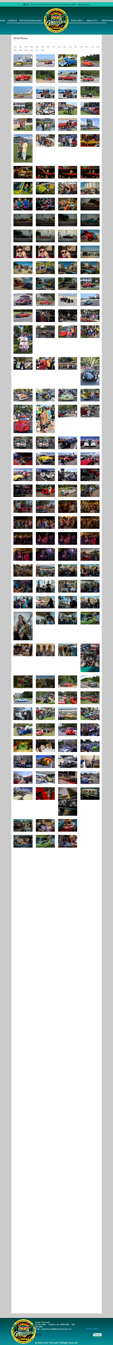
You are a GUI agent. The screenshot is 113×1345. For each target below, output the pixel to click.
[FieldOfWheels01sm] (67, 146)
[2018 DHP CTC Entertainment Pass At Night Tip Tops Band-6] (67, 544)
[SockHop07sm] (45, 337)
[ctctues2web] (89, 1067)
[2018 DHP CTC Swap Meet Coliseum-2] (45, 209)
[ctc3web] (67, 1292)
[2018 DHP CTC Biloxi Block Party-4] (22, 687)
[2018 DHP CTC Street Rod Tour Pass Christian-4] (67, 496)
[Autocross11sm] (89, 1180)
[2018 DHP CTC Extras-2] (22, 273)
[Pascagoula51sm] (45, 703)
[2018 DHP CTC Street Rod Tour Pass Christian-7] (89, 480)
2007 (20, 50)
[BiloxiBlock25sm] (89, 878)
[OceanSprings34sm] (22, 432)
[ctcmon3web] (22, 1164)
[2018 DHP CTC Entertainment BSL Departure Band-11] (22, 591)
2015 (64, 47)
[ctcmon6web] (67, 1132)
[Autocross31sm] (89, 1148)
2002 (42, 50)
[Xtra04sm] (89, 1083)
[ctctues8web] (45, 1051)
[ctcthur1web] (22, 799)
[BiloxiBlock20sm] (45, 910)
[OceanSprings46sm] (22, 400)
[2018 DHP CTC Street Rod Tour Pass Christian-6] (22, 496)
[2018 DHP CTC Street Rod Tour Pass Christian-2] (22, 512)
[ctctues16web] (45, 1019)
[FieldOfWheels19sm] (45, 130)
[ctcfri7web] (45, 464)
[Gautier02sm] (22, 1260)
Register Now (83, 4)
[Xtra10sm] (45, 862)
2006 (26, 50)
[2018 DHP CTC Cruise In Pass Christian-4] (89, 273)
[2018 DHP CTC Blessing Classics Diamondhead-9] (89, 623)
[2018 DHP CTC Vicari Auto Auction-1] (89, 177)
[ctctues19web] (67, 991)
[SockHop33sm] (67, 321)
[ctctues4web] (45, 1067)
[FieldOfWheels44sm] (45, 114)
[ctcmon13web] (45, 1116)
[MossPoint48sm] (22, 958)
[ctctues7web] (67, 1051)
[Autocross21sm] (45, 1180)
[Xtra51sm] (45, 66)
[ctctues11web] (67, 1035)
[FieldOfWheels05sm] (22, 161)
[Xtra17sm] (89, 305)
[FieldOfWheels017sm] (67, 130)
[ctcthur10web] (89, 751)
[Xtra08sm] (45, 942)
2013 (75, 47)
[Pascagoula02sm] (45, 735)
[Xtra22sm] (22, 114)
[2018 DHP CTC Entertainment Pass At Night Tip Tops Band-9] (67, 528)
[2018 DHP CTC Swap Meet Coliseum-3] (22, 209)
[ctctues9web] (22, 1051)
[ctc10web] (89, 1260)
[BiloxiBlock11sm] (22, 926)
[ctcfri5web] (89, 464)
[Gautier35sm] (45, 1228)
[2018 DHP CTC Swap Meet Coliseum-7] (22, 193)
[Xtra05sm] (67, 1083)
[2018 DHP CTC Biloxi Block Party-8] (89, 671)
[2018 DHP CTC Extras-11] (89, 225)
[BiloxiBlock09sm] (45, 926)
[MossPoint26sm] (89, 958)
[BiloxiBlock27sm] (67, 862)
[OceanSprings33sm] (45, 432)
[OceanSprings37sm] (89, 400)
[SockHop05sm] (89, 337)
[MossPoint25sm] (22, 974)
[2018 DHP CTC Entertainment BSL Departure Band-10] (45, 591)
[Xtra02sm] (67, 1212)
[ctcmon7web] (45, 1132)
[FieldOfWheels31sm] (89, 114)
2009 (97, 47)
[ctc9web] (22, 1276)
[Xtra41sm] (89, 66)
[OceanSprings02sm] (89, 416)
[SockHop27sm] (89, 321)
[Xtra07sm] (67, 942)
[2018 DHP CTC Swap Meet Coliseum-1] (67, 209)
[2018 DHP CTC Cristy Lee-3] (45, 830)
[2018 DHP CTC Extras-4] (67, 257)
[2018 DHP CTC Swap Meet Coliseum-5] (67, 193)
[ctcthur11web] (67, 751)
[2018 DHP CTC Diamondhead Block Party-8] (67, 815)
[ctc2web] (89, 1292)
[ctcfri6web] (67, 464)
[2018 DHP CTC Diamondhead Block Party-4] (22, 830)
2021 (31, 47)
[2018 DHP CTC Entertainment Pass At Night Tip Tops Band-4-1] (45, 560)
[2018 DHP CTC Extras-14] (22, 225)
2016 (59, 47)
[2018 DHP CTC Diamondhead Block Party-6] (89, 799)
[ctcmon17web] (45, 1099)
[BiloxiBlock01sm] (89, 926)
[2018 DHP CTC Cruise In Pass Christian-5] (67, 273)
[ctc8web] (45, 1276)
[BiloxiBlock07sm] (67, 926)
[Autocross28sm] (22, 1180)
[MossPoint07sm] (45, 974)
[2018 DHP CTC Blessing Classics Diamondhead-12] (22, 846)
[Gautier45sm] (22, 1228)
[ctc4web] (45, 1292)
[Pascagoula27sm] (89, 703)
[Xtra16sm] (22, 321)
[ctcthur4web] (45, 783)
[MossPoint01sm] (22, 990)
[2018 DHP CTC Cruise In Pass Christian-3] (22, 289)
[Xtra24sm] (45, 98)
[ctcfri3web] (22, 480)
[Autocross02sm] (89, 1196)
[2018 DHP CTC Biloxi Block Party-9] (67, 655)
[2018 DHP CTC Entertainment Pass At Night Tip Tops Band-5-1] (89, 544)
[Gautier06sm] (67, 1244)
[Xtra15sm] (67, 687)
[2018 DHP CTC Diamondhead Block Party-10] (45, 799)
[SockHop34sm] (45, 321)
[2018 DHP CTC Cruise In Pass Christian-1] (67, 289)
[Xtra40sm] (22, 82)
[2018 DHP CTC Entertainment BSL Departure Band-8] (89, 591)
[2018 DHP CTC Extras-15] (89, 209)
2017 (53, 47)
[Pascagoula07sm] (89, 719)
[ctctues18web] (89, 990)
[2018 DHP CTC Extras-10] (22, 241)
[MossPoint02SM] (89, 974)
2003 (37, 50)
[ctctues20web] (45, 1003)
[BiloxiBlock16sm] (89, 894)
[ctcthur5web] (22, 783)
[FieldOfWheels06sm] (89, 130)
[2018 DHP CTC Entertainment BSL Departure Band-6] (45, 607)
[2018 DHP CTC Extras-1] (45, 273)
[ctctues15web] (67, 1019)
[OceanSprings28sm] (67, 416)
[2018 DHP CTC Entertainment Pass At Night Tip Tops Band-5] (22, 560)
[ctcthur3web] (67, 783)
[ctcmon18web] (22, 1099)
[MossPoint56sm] (89, 942)
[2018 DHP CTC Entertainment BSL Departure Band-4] (89, 607)
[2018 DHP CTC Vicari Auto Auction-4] (22, 177)
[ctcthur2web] (89, 783)
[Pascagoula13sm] (45, 719)
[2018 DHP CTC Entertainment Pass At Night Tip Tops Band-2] (22, 575)
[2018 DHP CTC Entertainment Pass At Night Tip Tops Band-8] (89, 528)
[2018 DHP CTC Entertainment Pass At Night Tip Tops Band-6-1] (45, 544)
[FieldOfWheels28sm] (22, 130)
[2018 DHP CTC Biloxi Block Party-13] (45, 655)
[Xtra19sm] (45, 305)
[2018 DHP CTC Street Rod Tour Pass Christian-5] (45, 496)
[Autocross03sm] (67, 1196)
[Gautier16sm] (89, 1228)
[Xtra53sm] (22, 66)
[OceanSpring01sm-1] (22, 448)
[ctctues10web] (89, 1035)
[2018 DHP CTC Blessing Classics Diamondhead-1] (67, 846)
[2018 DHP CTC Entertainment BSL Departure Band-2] (45, 623)
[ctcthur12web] (45, 751)
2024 (15, 47)
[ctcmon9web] (89, 1116)
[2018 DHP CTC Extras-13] (45, 225)
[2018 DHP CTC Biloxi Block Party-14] (22, 655)
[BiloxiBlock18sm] (67, 894)
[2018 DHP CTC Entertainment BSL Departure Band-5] (67, 607)
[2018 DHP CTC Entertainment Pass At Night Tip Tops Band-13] (67, 512)
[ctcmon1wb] (67, 1163)
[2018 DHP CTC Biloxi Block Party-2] (45, 687)
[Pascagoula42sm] (67, 703)
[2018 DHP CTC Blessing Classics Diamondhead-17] (67, 830)
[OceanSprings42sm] (45, 400)
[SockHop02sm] (45, 369)
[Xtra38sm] (45, 82)
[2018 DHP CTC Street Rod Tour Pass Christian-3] (89, 496)
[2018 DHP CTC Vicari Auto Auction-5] (89, 146)
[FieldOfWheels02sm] (45, 146)
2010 (92, 47)
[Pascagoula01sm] (67, 735)
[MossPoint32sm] (45, 958)
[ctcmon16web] (67, 1099)
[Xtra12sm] (89, 846)
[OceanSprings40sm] (67, 400)
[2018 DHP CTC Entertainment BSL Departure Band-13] (67, 575)
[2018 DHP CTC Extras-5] (45, 257)
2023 (20, 47)
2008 (15, 50)
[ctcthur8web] (45, 767)
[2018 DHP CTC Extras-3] (89, 257)
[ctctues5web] (22, 1067)
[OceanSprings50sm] (89, 384)
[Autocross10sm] (22, 1196)
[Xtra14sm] (89, 687)
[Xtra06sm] (45, 1083)
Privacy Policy (92, 1328)
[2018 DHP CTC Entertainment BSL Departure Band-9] (67, 591)
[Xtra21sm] (89, 289)
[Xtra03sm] (45, 1212)
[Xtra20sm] (22, 305)
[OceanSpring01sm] (45, 448)
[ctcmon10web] (67, 1116)
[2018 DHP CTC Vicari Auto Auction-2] (67, 177)
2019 (42, 47)
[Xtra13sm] (22, 703)
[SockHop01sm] (67, 369)
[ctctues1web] (22, 1083)
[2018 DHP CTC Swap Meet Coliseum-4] (89, 193)
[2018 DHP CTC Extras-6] (22, 257)
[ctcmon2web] (45, 1148)
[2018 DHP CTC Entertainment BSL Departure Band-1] (67, 623)
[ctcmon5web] (89, 1132)
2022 (26, 47)
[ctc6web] (89, 1276)
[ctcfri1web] (67, 480)
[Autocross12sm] (67, 1180)
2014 (70, 47)
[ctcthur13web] (22, 751)
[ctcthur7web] (67, 767)
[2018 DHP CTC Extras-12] (67, 225)
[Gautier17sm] (67, 1228)
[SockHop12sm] (22, 353)
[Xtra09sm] (22, 942)
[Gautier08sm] (45, 1244)
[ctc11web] (67, 1260)
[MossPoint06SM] (67, 974)
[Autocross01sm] (22, 1212)
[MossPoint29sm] (67, 958)
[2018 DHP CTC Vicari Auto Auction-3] (45, 177)
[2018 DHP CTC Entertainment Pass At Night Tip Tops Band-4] (67, 560)
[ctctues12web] (45, 1035)
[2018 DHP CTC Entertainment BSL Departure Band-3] (22, 639)
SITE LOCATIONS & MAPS (30, 20)
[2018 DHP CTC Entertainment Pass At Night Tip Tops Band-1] (45, 575)
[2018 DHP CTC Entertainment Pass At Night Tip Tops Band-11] (22, 528)
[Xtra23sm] (89, 98)
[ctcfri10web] (67, 448)
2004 (31, 50)
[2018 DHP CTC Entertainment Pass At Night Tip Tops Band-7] (22, 544)
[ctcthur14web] (89, 735)
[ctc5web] (22, 1292)
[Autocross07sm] (45, 1196)
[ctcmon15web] (89, 1100)
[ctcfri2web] (45, 480)
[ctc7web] (67, 1276)
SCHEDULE (12, 20)
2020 (37, 47)
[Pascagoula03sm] (22, 735)
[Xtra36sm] (89, 82)
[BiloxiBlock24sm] (22, 894)
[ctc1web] (22, 1308)
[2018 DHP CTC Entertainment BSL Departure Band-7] (22, 607)
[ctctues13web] (22, 1035)
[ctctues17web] (22, 1019)
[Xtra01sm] (89, 1212)
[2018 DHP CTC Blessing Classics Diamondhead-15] (89, 830)
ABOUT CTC (92, 20)
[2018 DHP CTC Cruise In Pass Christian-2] (45, 289)
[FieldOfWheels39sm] (67, 114)
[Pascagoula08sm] (67, 719)
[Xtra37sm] (67, 82)
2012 (81, 47)
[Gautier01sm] (45, 1260)
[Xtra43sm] (67, 66)
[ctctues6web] (89, 1051)
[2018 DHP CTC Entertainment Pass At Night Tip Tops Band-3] (89, 560)
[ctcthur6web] (89, 767)
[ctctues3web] (67, 1067)
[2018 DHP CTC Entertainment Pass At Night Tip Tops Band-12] (89, 512)
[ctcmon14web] (22, 1116)
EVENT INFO (76, 20)
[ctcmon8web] (22, 1132)
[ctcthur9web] (22, 767)
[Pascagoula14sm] (22, 719)
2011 (86, 47)
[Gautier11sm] (22, 1244)
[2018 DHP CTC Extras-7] (89, 241)
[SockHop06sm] (67, 337)
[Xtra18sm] (67, 305)
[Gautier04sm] (89, 1244)
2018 (48, 47)
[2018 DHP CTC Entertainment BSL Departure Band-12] (89, 575)
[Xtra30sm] (22, 98)
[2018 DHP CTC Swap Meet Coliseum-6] (45, 193)
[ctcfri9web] (89, 448)
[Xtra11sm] (22, 862)
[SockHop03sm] (22, 369)
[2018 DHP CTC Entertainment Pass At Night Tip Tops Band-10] (45, 528)
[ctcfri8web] (22, 464)
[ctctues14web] (89, 1019)
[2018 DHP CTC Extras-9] (45, 241)
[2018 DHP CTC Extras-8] (67, 241)
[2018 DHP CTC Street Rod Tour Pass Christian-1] (45, 512)
